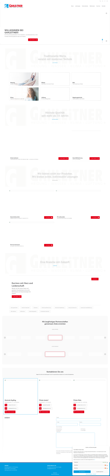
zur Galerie (48, 217)
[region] (55, 23)
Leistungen (77, 6)
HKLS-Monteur (13, 311)
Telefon (80, 422)
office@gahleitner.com (12, 408)
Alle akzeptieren (82, 471)
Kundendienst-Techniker (45, 311)
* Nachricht (58, 431)
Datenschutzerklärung (55, 474)
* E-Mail (57, 422)
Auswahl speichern (99, 471)
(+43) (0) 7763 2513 (12, 405)
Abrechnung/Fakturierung (46, 307)
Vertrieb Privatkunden (25, 307)
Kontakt (103, 6)
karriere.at (95, 279)
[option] (11, 337)
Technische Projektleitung (59, 307)
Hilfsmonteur (22, 311)
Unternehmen (85, 6)
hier (94, 459)
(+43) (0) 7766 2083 (46, 405)
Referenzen (92, 6)
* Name (57, 417)
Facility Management (32, 311)
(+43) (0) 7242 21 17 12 (81, 405)
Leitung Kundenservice (72, 307)
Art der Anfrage (59, 426)
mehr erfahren (63, 158)
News (72, 6)
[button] (106, 13)
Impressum (55, 472)
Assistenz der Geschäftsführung (86, 307)
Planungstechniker (14, 307)
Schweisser (35, 307)
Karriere (98, 6)
